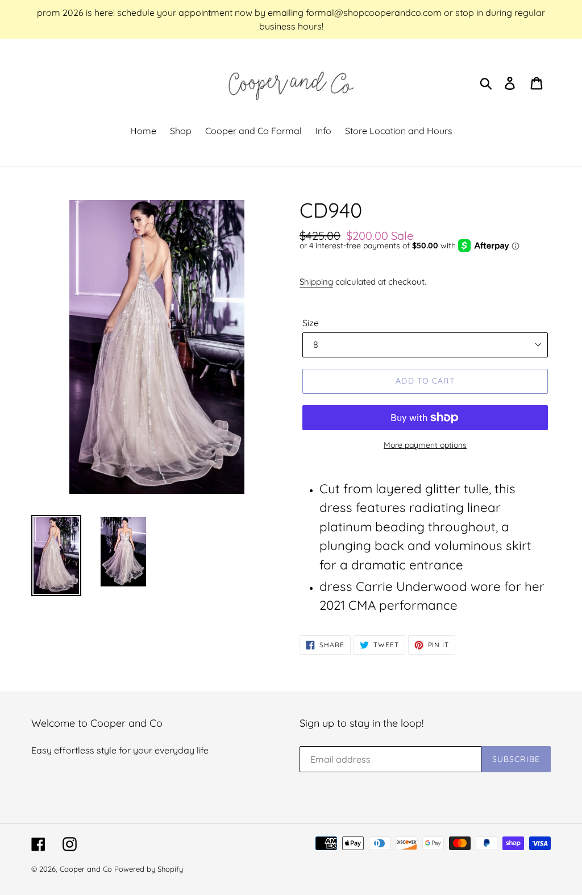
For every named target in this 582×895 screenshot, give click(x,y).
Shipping (316, 281)
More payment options (425, 445)
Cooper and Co (86, 868)
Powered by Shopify (148, 868)
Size (310, 322)
